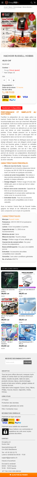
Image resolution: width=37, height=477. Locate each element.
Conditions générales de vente (12, 406)
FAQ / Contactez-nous (10, 409)
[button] (9, 48)
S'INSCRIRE (27, 362)
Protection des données (10, 403)
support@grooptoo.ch (9, 458)
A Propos (5, 400)
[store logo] (12, 2)
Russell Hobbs (14, 219)
